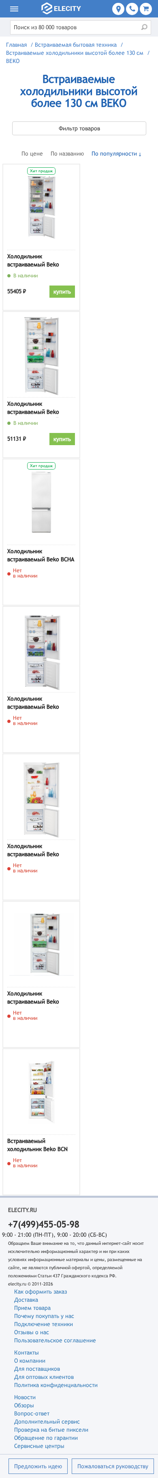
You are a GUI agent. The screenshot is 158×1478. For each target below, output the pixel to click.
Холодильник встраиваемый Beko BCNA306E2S (33, 261)
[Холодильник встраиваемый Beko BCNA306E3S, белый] (41, 354)
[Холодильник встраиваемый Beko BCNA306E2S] (41, 207)
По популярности (114, 153)
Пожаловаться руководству (112, 1466)
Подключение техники (43, 1324)
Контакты (26, 1352)
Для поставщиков (37, 1368)
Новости (25, 1397)
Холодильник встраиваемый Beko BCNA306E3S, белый (33, 409)
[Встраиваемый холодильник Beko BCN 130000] (41, 1091)
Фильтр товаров (79, 128)
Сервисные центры (39, 1446)
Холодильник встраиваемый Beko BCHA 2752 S (40, 556)
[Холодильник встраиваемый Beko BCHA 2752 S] (41, 502)
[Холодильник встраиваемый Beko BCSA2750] (41, 796)
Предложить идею (38, 1466)
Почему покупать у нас (44, 1316)
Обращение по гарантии (46, 1438)
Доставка (26, 1299)
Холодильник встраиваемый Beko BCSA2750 (33, 851)
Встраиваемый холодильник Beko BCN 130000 (37, 1146)
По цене (32, 153)
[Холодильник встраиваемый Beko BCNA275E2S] (41, 649)
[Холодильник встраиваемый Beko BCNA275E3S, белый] (41, 944)
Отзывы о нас (31, 1332)
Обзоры (24, 1405)
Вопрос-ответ (31, 1413)
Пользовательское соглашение (55, 1340)
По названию (67, 153)
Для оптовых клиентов (44, 1377)
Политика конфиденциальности (56, 1385)
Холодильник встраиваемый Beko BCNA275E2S (33, 703)
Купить (62, 291)
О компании (29, 1360)
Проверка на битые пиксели (51, 1429)
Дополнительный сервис (47, 1421)
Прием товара (32, 1308)
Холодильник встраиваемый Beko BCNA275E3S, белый (33, 998)
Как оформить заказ (40, 1291)
